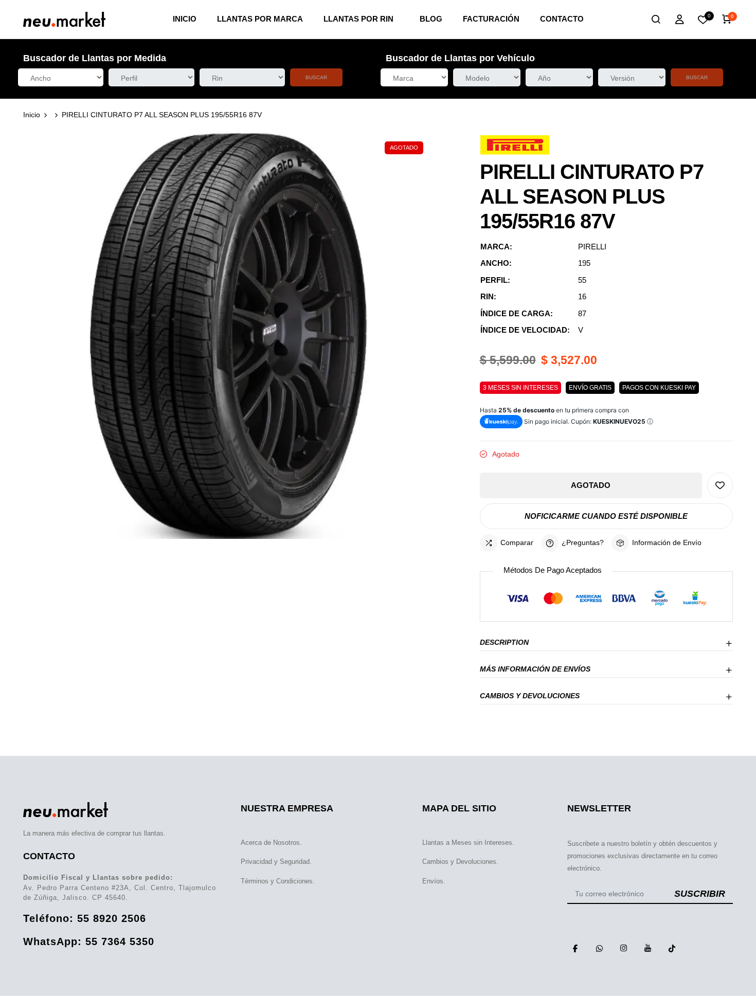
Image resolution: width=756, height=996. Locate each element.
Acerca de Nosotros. (271, 842)
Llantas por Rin (358, 18)
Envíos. (433, 881)
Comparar (516, 542)
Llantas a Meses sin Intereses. (468, 842)
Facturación (491, 18)
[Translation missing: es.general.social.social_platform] (575, 948)
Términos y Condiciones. (278, 881)
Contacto (562, 18)
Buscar (316, 77)
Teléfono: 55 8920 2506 (84, 918)
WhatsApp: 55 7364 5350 (88, 941)
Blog (431, 18)
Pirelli (592, 246)
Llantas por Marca (260, 18)
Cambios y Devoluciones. (460, 861)
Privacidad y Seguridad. (276, 861)
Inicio (184, 18)
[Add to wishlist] (720, 485)
